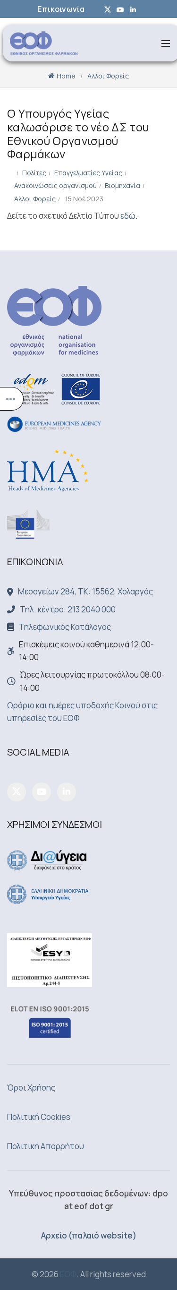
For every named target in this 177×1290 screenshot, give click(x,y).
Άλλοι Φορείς (108, 75)
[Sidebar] (12, 399)
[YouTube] (41, 792)
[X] (16, 792)
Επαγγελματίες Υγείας (88, 172)
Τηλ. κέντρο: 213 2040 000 (68, 609)
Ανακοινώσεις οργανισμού (55, 185)
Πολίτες (34, 172)
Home (66, 75)
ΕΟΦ (68, 1274)
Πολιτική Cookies (38, 1116)
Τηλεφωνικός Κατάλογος (65, 626)
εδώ (127, 215)
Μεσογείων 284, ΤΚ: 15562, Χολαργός (85, 591)
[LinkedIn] (66, 792)
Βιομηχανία (122, 185)
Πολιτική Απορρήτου (45, 1146)
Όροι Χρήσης (31, 1087)
